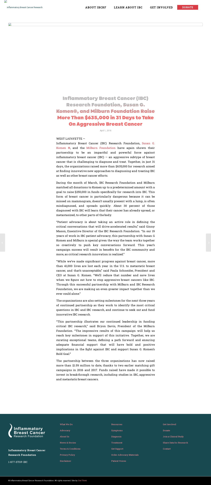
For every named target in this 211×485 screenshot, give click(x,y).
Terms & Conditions (70, 448)
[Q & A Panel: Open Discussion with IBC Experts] (208, 243)
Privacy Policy (67, 454)
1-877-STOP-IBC (18, 462)
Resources (116, 424)
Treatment (116, 442)
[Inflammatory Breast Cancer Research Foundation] (26, 7)
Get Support (117, 448)
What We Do (66, 424)
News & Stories (68, 442)
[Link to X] (195, 480)
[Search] (203, 7)
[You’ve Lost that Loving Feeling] (2, 243)
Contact (167, 448)
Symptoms (117, 430)
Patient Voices (118, 460)
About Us (64, 436)
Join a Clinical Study (173, 436)
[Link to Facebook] (200, 480)
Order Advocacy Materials (125, 454)
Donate (166, 430)
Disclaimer (65, 460)
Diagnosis (116, 436)
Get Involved (169, 424)
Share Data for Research (175, 442)
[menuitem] (94, 7)
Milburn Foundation (101, 148)
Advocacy (65, 430)
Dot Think (82, 481)
